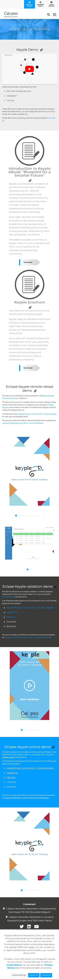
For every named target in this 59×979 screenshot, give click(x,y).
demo (32, 637)
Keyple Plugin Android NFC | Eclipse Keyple (37, 414)
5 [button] (31, 515)
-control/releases (42, 798)
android (24, 637)
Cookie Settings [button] (19, 975)
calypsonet (7, 423)
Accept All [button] (46, 975)
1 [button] (16, 515)
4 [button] (27, 515)
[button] (41, 50)
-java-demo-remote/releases (30, 423)
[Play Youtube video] (29, 69)
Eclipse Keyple (8, 597)
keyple (15, 423)
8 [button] (43, 515)
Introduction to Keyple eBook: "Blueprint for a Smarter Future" (29, 172)
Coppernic (12, 612)
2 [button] (20, 515)
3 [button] (23, 515)
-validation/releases (43, 637)
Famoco (10, 617)
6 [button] (35, 515)
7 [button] (39, 515)
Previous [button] (2, 521)
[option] (29, 471)
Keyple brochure (29, 302)
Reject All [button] (34, 975)
